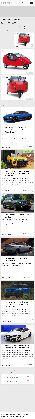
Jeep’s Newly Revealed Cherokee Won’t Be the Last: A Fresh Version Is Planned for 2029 (17, 304)
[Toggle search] (23, 3)
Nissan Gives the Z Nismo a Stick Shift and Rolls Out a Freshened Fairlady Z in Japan (17, 130)
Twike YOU (17, 19)
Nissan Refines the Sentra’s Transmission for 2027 (14, 259)
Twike (10, 19)
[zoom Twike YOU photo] (32, 45)
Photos (3, 19)
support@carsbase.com (16, 416)
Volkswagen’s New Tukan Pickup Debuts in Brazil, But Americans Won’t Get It (16, 173)
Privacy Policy (23, 415)
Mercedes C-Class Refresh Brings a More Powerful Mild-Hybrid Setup (17, 347)
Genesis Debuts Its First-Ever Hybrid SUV (15, 216)
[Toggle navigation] (31, 3)
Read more (26, 146)
